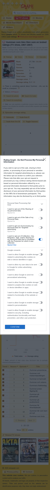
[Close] (45, 160)
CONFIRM (15, 327)
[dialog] (25, 245)
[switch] (41, 210)
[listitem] (25, 204)
